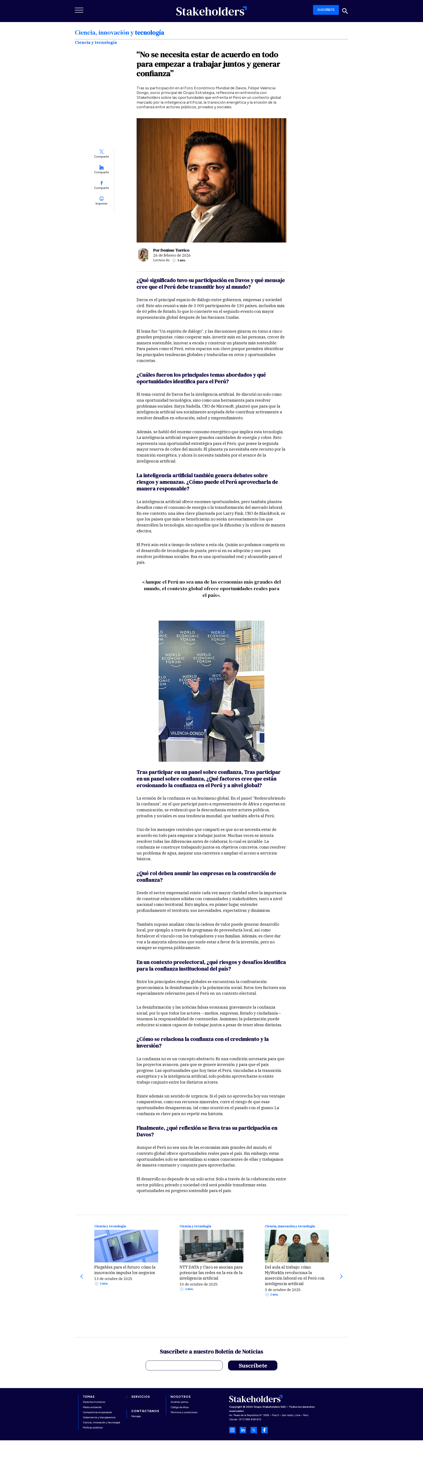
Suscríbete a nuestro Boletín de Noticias (211, 1352)
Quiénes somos (179, 1401)
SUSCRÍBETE (325, 9)
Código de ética (180, 1407)
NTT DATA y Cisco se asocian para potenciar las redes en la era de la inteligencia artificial (211, 1273)
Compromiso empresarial (97, 1412)
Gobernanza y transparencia (99, 1417)
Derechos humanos (94, 1401)
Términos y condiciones (184, 1412)
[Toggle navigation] (79, 10)
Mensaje (136, 1416)
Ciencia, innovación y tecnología (290, 1226)
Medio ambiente (92, 1407)
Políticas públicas (93, 1427)
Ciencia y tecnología (110, 1226)
